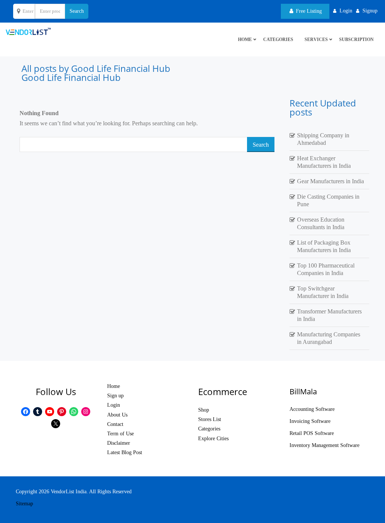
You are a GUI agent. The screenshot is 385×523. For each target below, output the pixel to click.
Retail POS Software (312, 433)
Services (316, 39)
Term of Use (120, 433)
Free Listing (308, 11)
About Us (117, 415)
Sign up (115, 395)
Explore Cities (213, 438)
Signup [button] (369, 11)
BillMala (303, 391)
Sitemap (24, 503)
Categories (278, 39)
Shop (203, 410)
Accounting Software (312, 409)
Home (113, 386)
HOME (245, 39)
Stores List (209, 419)
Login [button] (346, 11)
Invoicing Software (310, 421)
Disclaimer (118, 443)
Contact (115, 424)
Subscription (356, 39)
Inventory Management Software (324, 445)
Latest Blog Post (124, 452)
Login (113, 405)
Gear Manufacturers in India (330, 181)
